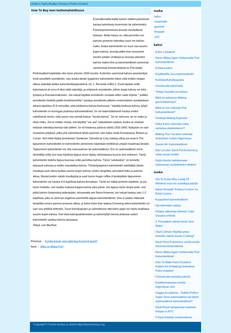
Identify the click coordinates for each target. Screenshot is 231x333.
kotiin (35, 3)
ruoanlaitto (160, 21)
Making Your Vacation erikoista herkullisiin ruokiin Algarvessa (173, 136)
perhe (73, 3)
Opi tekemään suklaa (168, 205)
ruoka (53, 3)
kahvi (157, 16)
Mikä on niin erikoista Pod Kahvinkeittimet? (170, 110)
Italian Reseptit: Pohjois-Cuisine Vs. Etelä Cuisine (177, 191)
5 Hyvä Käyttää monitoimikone (173, 317)
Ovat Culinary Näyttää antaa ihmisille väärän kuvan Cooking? (175, 233)
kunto (82, 3)
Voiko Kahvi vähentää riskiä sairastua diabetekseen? (172, 126)
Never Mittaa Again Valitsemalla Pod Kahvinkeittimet (177, 60)
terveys (63, 3)
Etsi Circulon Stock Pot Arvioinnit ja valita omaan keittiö (176, 152)
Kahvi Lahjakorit (165, 52)
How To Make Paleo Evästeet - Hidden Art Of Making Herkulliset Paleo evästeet (174, 266)
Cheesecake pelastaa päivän (172, 276)
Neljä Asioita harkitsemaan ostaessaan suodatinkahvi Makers (175, 162)
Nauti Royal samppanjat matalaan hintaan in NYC (175, 309)
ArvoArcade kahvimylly (169, 85)
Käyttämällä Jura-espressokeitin (174, 74)
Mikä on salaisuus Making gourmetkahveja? (171, 99)
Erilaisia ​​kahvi (163, 68)
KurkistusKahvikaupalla (169, 79)
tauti (44, 3)
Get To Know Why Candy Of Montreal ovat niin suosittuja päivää (176, 181)
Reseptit (159, 31)
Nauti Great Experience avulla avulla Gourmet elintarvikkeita (177, 244)
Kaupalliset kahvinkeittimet (171, 199)
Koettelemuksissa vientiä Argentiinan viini (170, 284)
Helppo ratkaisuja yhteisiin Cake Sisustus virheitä (174, 213)
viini (156, 36)
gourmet (159, 26)
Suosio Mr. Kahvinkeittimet (171, 144)
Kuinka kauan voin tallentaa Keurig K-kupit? (71, 241)
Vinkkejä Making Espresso (171, 118)
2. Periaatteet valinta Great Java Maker (174, 223)
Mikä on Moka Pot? (52, 246)
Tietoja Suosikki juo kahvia (171, 91)
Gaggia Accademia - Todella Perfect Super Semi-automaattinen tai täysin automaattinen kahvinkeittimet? (177, 297)
